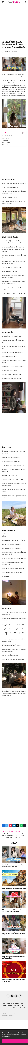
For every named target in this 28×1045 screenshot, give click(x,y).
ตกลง (14, 1041)
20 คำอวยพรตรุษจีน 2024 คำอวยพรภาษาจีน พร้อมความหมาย (13, 980)
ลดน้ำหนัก (10, 1005)
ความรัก (8, 1010)
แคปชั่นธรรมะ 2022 (7, 135)
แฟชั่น (12, 1003)
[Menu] (3, 2)
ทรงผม (8, 1003)
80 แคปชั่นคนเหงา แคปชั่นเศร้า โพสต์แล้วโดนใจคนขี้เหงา (13, 934)
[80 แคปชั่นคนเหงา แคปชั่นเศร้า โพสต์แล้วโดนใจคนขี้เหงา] (14, 923)
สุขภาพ (4, 1005)
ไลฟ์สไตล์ (19, 1010)
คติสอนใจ (14, 1010)
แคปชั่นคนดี (5, 144)
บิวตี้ (4, 1003)
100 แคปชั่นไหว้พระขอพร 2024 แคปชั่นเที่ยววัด (14, 888)
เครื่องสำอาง (21, 1001)
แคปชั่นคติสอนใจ (6, 143)
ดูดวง (22, 1005)
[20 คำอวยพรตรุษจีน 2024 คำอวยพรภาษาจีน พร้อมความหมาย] (14, 969)
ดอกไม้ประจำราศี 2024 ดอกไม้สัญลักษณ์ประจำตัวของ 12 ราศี (7, 835)
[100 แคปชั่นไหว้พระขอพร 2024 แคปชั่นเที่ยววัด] (14, 878)
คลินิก (9, 1001)
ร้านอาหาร (4, 1008)
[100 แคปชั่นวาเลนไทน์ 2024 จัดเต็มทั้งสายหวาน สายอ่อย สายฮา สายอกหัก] (14, 899)
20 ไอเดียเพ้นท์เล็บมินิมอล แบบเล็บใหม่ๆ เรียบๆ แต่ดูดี (20, 835)
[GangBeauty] (14, 2)
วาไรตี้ (23, 1008)
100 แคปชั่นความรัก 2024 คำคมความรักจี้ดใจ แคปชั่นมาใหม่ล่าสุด (13, 957)
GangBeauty (7, 51)
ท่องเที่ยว (10, 1008)
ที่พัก (14, 1008)
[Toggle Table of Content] (23, 133)
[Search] (25, 2)
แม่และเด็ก (14, 1001)
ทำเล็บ (22, 1003)
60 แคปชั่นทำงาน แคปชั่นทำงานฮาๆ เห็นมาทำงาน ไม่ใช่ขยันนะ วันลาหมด (13, 866)
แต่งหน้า (17, 1003)
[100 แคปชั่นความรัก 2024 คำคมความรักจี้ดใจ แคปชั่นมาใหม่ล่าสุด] (14, 946)
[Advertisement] (14, 24)
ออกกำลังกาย (16, 1005)
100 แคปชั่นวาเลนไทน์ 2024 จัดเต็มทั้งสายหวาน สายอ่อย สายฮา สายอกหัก (13, 911)
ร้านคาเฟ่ (19, 1008)
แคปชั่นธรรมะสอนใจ (7, 137)
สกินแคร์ (4, 1001)
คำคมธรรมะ (5, 141)
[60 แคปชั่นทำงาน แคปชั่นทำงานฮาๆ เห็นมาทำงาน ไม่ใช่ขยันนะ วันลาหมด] (14, 854)
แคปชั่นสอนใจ (5, 139)
